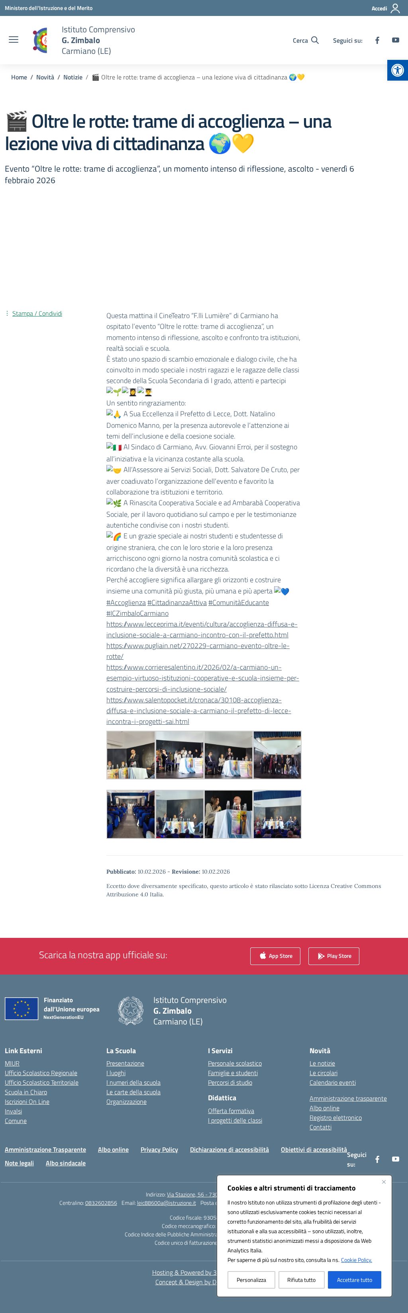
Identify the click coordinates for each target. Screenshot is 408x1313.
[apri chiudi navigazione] (13, 40)
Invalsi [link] (13, 1111)
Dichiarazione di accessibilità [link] (229, 1149)
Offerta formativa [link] (231, 1110)
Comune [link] (16, 1120)
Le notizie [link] (322, 1063)
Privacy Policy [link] (159, 1149)
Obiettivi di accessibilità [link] (314, 1149)
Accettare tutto (354, 1279)
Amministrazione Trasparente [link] (45, 1149)
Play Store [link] (338, 955)
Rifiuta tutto (301, 1279)
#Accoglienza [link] (126, 602)
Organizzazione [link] (126, 1101)
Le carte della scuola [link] (133, 1092)
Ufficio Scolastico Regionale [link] (41, 1073)
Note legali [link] (19, 1163)
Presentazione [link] (125, 1063)
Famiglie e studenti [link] (233, 1073)
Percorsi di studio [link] (230, 1082)
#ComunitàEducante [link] (238, 602)
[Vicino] (383, 1181)
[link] (397, 70)
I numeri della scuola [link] (133, 1082)
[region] (304, 1236)
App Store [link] (280, 955)
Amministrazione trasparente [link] (348, 1098)
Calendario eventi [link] (333, 1082)
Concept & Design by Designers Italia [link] (204, 1282)
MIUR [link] (12, 1063)
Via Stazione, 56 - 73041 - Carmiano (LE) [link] (214, 1194)
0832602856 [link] (101, 1202)
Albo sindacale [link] (66, 1163)
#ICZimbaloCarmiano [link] (137, 613)
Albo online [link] (324, 1108)
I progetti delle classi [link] (235, 1120)
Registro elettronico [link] (336, 1117)
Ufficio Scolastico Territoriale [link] (41, 1082)
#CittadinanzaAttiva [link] (177, 602)
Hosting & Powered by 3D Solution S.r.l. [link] (204, 1272)
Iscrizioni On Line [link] (27, 1101)
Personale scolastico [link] (235, 1063)
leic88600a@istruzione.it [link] (166, 1202)
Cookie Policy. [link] (356, 1260)
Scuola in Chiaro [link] (26, 1092)
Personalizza (251, 1279)
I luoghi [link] (116, 1073)
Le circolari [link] (323, 1073)
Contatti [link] (321, 1127)
